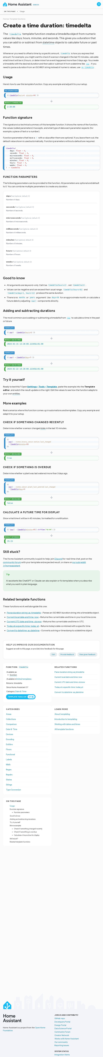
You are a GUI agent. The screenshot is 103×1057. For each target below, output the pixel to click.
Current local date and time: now (23, 617)
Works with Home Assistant (67, 1038)
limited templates (23, 679)
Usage (12, 806)
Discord (58, 558)
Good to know (15, 816)
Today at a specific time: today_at (23, 626)
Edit (53, 654)
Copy (95, 95)
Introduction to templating (66, 719)
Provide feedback (67, 654)
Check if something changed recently (28, 829)
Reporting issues (62, 1045)
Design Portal (60, 1025)
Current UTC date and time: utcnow (24, 621)
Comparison (11, 724)
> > (42, 386)
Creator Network (62, 1035)
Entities (9, 744)
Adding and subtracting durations (22, 819)
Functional (10, 754)
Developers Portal (62, 1022)
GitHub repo (60, 1018)
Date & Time (20, 691)
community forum (12, 562)
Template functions (17, 19)
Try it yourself (15, 822)
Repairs (9, 774)
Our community (61, 1042)
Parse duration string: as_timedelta (24, 612)
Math (8, 764)
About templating (62, 714)
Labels (9, 759)
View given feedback (87, 654)
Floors (8, 749)
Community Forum (62, 1032)
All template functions (64, 729)
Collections (11, 719)
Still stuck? (14, 839)
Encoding (10, 739)
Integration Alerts (62, 1054)
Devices (9, 734)
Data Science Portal (63, 1028)
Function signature (17, 809)
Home (5, 19)
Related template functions (20, 842)
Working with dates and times (67, 724)
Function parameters (21, 812)
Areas (8, 714)
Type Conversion (13, 789)
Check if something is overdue (25, 832)
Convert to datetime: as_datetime (23, 630)
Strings (9, 784)
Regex (8, 769)
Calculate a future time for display (26, 835)
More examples (15, 826)
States (9, 779)
